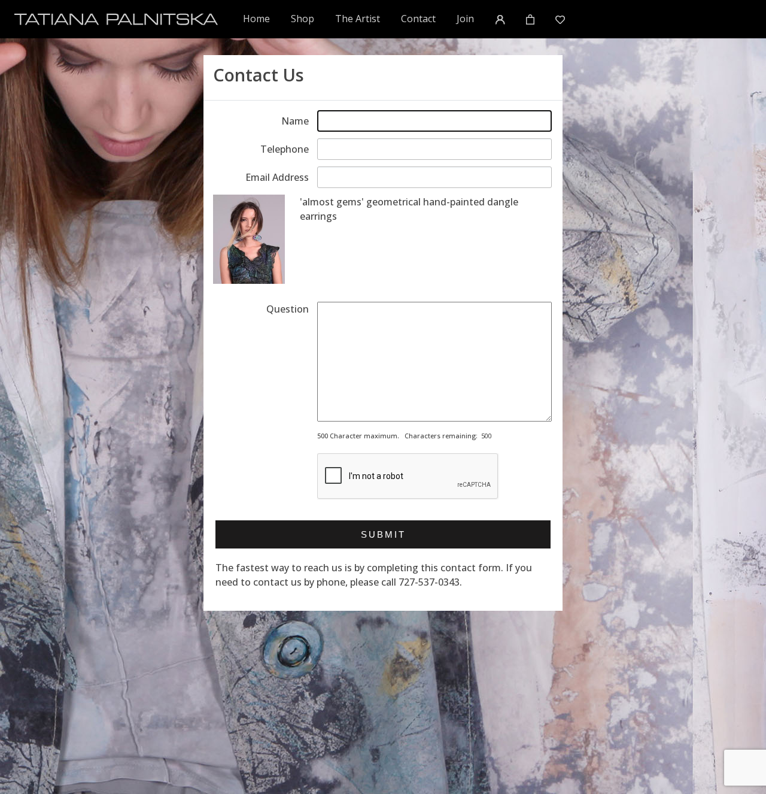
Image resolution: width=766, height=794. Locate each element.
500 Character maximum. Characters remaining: (397, 435)
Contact (418, 18)
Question (287, 309)
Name (295, 121)
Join (465, 18)
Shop (302, 18)
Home (256, 18)
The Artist (357, 18)
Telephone (284, 149)
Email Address (277, 177)
